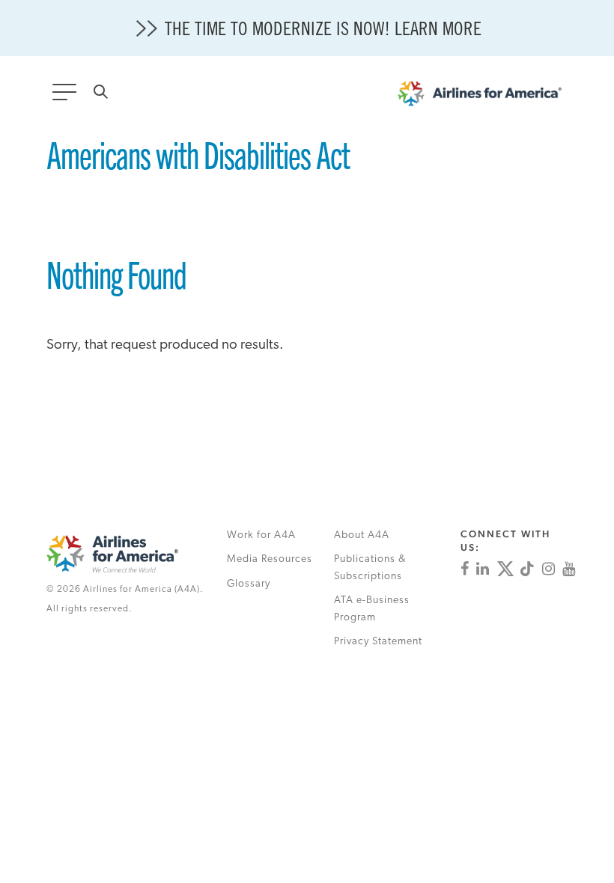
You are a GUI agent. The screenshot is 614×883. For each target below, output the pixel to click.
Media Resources (269, 559)
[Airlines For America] (487, 97)
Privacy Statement (378, 641)
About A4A (361, 535)
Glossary (248, 584)
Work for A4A (261, 535)
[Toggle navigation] (67, 96)
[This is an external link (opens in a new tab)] (464, 568)
